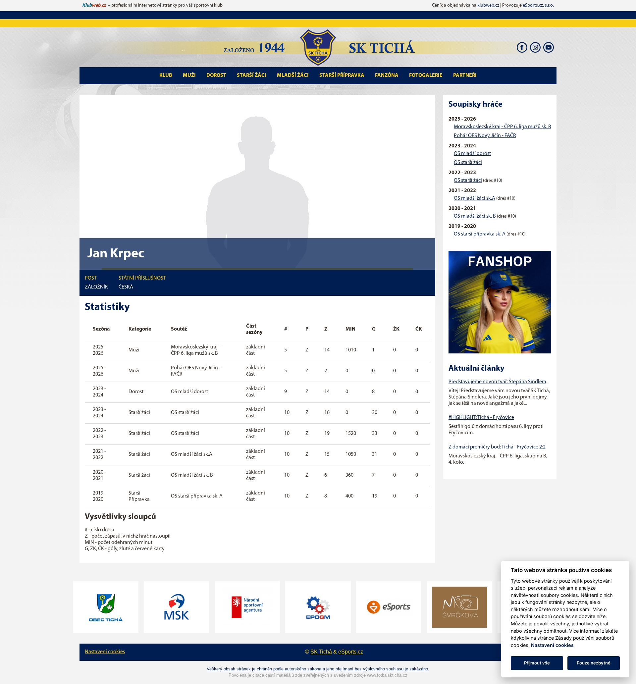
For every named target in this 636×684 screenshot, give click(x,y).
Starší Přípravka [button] (341, 75)
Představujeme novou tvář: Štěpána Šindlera (497, 382)
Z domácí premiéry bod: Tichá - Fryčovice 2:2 (497, 447)
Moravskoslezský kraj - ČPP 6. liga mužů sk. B (502, 127)
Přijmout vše (537, 662)
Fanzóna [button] (386, 75)
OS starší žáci (468, 162)
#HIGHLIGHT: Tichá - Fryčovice (481, 417)
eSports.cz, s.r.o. (538, 5)
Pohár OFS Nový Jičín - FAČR (485, 135)
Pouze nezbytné (593, 662)
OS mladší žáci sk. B (475, 216)
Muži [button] (189, 75)
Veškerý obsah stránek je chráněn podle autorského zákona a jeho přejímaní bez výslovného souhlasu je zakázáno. (318, 668)
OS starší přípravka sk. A (479, 234)
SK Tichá (321, 652)
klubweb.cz (488, 5)
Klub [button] (165, 75)
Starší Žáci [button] (251, 75)
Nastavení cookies (105, 652)
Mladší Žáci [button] (293, 75)
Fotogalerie (426, 75)
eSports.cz (350, 652)
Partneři (465, 75)
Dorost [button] (216, 75)
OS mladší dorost (472, 153)
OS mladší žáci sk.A (474, 198)
